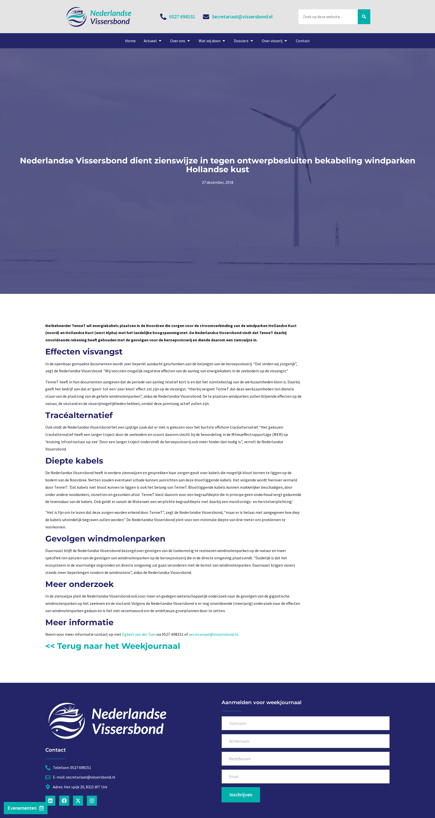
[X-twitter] (78, 801)
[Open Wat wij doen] (224, 41)
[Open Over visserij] (286, 41)
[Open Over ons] (189, 41)
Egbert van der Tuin (139, 634)
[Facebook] (64, 801)
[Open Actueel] (160, 41)
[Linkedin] (50, 801)
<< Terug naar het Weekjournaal (112, 646)
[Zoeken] (364, 16)
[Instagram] (92, 801)
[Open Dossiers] (252, 41)
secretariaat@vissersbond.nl (213, 634)
